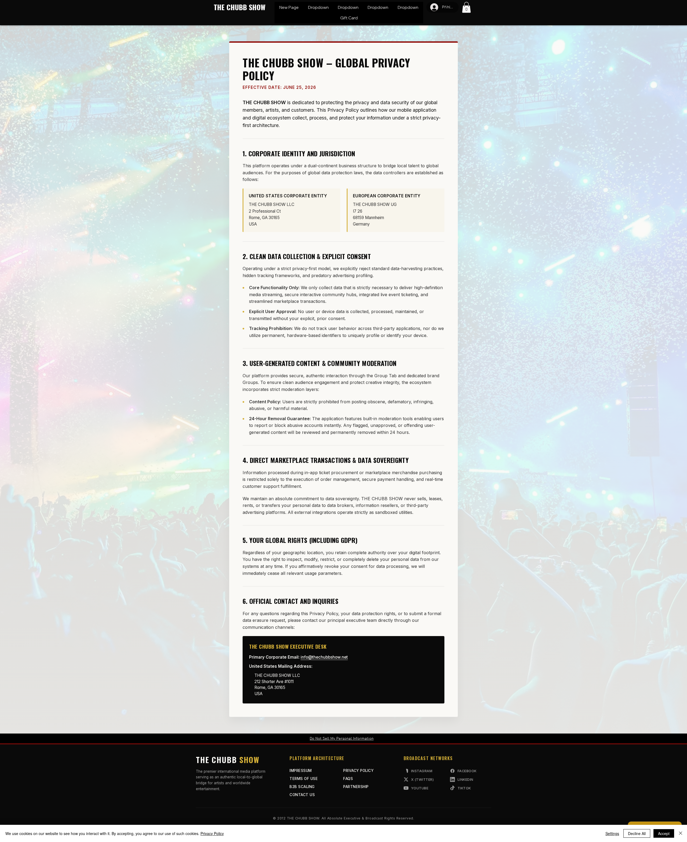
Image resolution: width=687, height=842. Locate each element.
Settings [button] (612, 833)
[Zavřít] (680, 833)
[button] (318, 7)
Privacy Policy (212, 833)
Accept (664, 833)
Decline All (637, 833)
